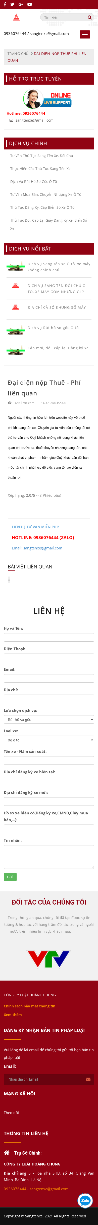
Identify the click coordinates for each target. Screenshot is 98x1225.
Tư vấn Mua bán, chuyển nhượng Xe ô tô (45, 194)
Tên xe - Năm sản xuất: (25, 751)
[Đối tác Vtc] (49, 957)
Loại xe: (11, 730)
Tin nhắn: (13, 840)
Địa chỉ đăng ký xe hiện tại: (29, 771)
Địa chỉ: (11, 689)
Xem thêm (13, 1014)
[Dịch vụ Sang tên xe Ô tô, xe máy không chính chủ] (16, 266)
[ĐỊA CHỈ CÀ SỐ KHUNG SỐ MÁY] (16, 307)
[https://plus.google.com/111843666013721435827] (21, 4)
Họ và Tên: (13, 628)
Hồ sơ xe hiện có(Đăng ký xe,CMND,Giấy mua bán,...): (46, 816)
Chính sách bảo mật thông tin (29, 1006)
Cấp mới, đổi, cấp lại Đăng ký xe (58, 348)
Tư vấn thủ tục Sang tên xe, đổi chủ (41, 155)
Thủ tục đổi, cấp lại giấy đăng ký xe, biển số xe (48, 224)
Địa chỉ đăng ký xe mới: (26, 792)
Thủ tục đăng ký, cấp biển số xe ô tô (42, 207)
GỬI (10, 876)
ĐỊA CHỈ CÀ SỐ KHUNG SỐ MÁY (57, 307)
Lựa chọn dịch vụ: (20, 710)
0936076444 (34, 113)
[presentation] (8, 580)
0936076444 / (17, 33)
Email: (9, 669)
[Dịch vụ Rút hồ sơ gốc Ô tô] (16, 330)
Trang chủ (18, 53)
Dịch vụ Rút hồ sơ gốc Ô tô (33, 181)
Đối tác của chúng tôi (49, 902)
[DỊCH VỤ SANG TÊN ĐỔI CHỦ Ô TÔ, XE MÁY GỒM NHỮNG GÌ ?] (16, 285)
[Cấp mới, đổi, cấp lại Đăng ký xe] (16, 350)
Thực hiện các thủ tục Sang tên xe (40, 168)
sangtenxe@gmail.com (49, 33)
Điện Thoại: (14, 648)
